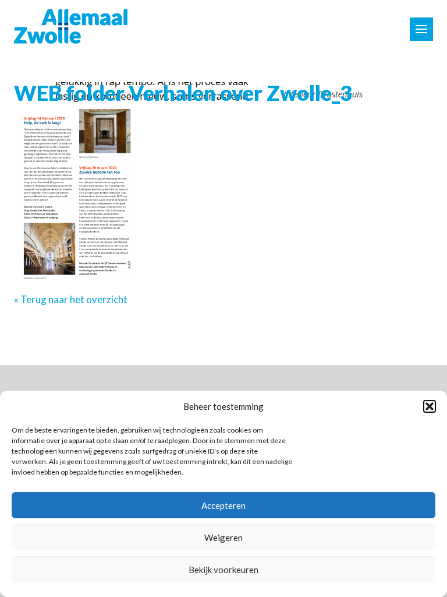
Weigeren (223, 537)
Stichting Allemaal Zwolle (70, 26)
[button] (429, 406)
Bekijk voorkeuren (223, 569)
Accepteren (223, 505)
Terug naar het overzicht (73, 299)
